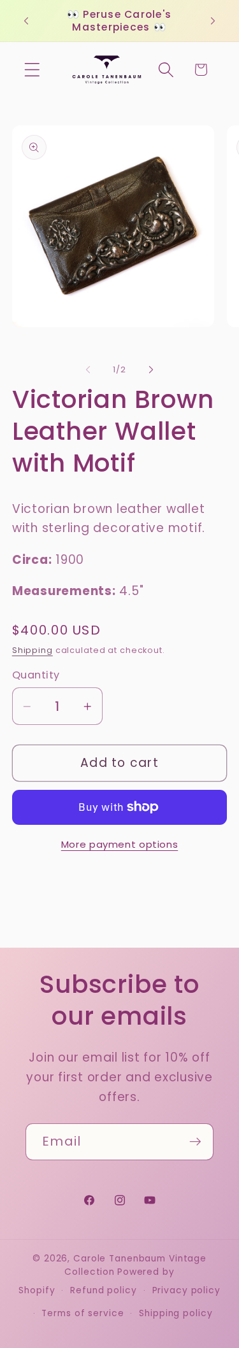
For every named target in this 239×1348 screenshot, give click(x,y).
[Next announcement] (213, 21)
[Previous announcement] (26, 21)
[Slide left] (88, 370)
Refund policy (103, 1290)
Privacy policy (186, 1290)
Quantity (36, 675)
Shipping (32, 650)
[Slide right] (151, 370)
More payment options (119, 844)
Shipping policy (175, 1313)
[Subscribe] (195, 1141)
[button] (32, 69)
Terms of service (82, 1313)
